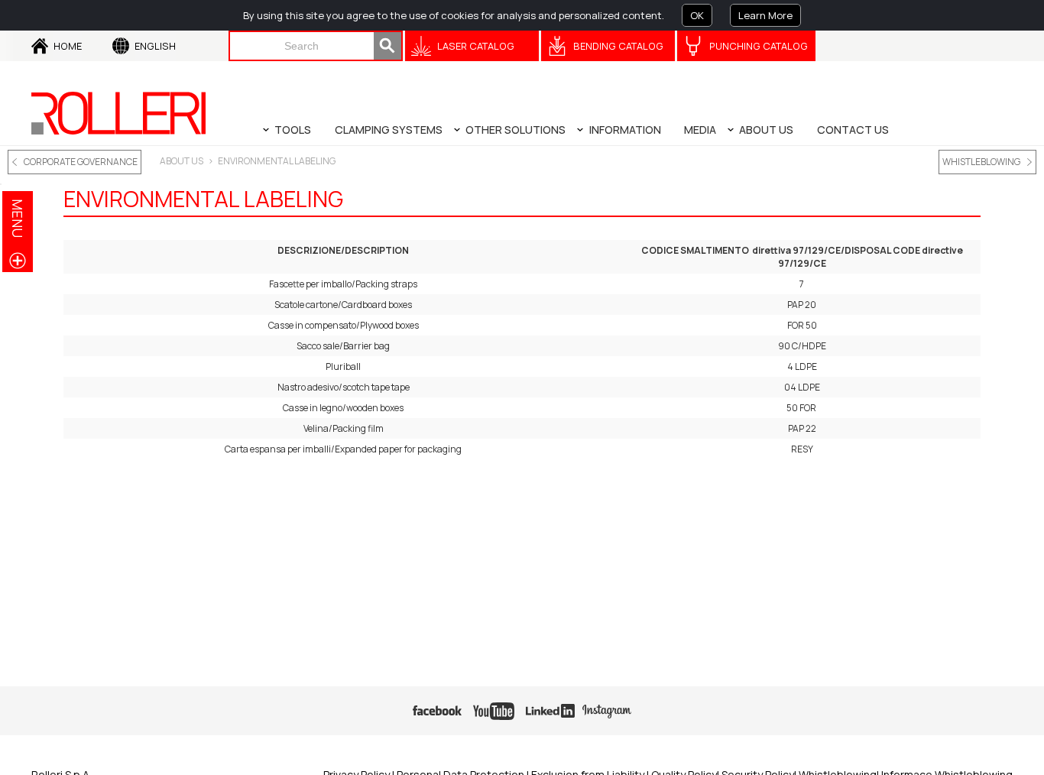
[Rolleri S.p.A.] (118, 113)
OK (697, 15)
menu (17, 218)
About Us (181, 160)
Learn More (765, 15)
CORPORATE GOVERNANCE (81, 161)
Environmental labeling (277, 160)
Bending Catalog (618, 46)
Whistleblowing (981, 161)
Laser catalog (475, 46)
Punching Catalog (758, 46)
